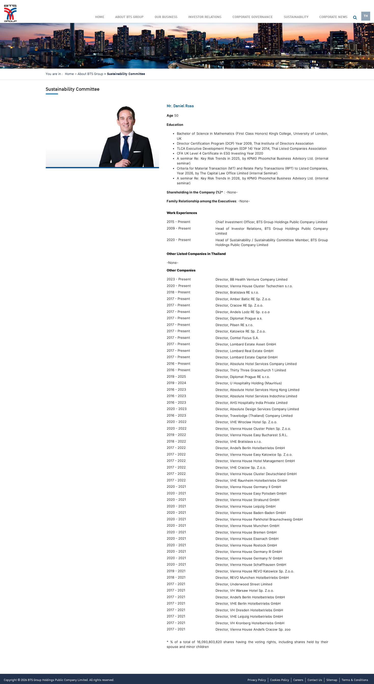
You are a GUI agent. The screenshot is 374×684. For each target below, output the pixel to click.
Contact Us (315, 680)
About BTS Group (90, 74)
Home (99, 17)
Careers (298, 680)
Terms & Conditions (355, 680)
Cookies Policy (279, 680)
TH (366, 16)
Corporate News (333, 17)
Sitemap (331, 680)
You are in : (54, 74)
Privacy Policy (257, 680)
